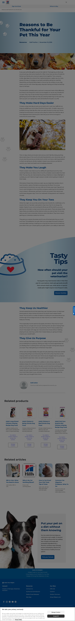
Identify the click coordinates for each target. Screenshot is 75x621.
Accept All (56, 616)
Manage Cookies (56, 612)
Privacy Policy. (18, 619)
